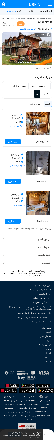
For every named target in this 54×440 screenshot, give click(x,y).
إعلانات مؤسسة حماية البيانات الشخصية (34, 313)
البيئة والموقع (44, 254)
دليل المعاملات (45, 294)
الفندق (48, 332)
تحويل (48, 340)
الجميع (47, 104)
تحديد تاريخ (12, 141)
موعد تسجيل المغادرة (17, 86)
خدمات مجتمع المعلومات (41, 298)
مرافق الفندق (44, 239)
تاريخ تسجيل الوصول (39, 86)
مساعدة (48, 357)
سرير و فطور (34, 104)
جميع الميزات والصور (17, 126)
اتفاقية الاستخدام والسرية (40, 289)
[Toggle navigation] (49, 4)
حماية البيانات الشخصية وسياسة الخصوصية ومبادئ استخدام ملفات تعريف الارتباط (30, 307)
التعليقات (46, 262)
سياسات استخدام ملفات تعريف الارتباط (34, 317)
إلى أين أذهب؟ (45, 344)
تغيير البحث (12, 11)
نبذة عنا (48, 349)
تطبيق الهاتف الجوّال (42, 285)
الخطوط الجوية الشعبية (41, 321)
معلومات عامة (43, 247)
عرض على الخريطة (28, 29)
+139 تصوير (41, 35)
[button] (48, 49)
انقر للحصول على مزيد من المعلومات (27, 432)
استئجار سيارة (45, 336)
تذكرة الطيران (45, 328)
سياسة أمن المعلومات (42, 302)
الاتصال (48, 353)
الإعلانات (47, 361)
